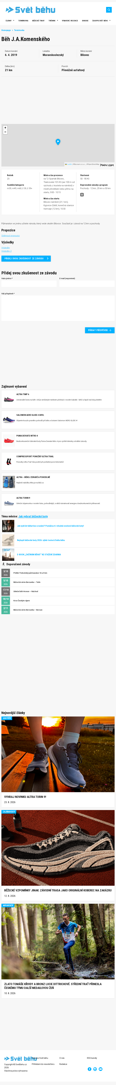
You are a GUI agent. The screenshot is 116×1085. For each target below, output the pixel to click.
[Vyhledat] (109, 10)
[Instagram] (95, 1069)
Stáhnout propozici (10, 235)
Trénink (52, 21)
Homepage (6, 30)
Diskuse (85, 21)
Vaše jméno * (7, 278)
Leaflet (69, 164)
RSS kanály (92, 1058)
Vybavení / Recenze (70, 21)
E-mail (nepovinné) (67, 278)
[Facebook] (89, 1069)
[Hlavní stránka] (28, 10)
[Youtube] (100, 1069)
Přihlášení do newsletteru (43, 1064)
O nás (62, 1058)
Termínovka (23, 21)
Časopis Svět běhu (100, 21)
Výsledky (5, 247)
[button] (58, 142)
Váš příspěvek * (8, 294)
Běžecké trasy (38, 21)
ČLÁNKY (8, 21)
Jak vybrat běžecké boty (33, 516)
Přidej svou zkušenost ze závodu (24, 258)
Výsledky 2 (6, 251)
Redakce (63, 1064)
